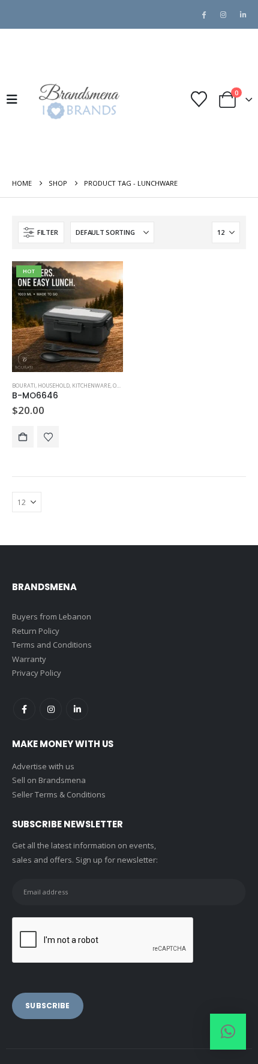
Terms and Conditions (52, 644)
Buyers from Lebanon (51, 616)
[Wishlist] (198, 99)
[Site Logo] (77, 99)
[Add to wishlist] (48, 437)
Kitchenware (91, 385)
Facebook (24, 709)
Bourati (23, 385)
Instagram (51, 709)
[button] (15, 99)
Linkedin (77, 709)
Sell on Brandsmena (49, 780)
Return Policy (35, 630)
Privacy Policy (36, 672)
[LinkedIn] (243, 14)
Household (54, 385)
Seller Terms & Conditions (59, 794)
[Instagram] (223, 14)
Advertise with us (43, 766)
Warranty (29, 659)
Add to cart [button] (23, 437)
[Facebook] (203, 14)
